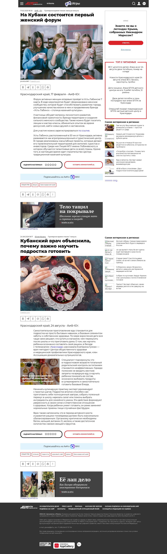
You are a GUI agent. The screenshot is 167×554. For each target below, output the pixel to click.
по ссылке (84, 130)
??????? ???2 (111, 181)
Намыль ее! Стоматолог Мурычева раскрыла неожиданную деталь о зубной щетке (130, 136)
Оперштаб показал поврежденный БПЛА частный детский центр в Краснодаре (126, 111)
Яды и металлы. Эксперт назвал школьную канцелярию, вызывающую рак (129, 162)
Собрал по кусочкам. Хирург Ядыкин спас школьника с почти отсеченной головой (131, 278)
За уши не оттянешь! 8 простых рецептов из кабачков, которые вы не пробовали (131, 145)
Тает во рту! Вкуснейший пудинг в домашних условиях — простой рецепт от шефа (130, 127)
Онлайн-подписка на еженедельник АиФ (122, 506)
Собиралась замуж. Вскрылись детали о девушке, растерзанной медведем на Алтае (129, 269)
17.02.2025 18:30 (26, 11)
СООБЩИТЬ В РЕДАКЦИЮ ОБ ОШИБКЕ (116, 509)
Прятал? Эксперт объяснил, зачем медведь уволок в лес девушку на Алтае (130, 286)
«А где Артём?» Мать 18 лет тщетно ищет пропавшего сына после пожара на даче (130, 252)
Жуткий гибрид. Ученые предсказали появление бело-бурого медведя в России (131, 243)
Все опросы (126, 49)
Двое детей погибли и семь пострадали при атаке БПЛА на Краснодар (126, 100)
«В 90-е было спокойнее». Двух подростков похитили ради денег (130, 170)
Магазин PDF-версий (93, 506)
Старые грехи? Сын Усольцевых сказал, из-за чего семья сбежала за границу (130, 260)
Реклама (78, 506)
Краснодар (57, 347)
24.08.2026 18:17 (26, 237)
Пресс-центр (67, 506)
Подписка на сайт (47, 509)
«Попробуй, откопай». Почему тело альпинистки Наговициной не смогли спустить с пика (130, 153)
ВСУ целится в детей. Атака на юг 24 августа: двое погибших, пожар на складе (125, 69)
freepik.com (35, 81)
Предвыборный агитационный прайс (83, 509)
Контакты (61, 509)
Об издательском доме (49, 506)
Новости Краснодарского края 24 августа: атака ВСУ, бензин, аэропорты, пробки (126, 79)
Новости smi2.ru (29, 229)
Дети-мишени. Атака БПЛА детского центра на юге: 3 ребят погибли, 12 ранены (125, 90)
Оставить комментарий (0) (83, 165)
